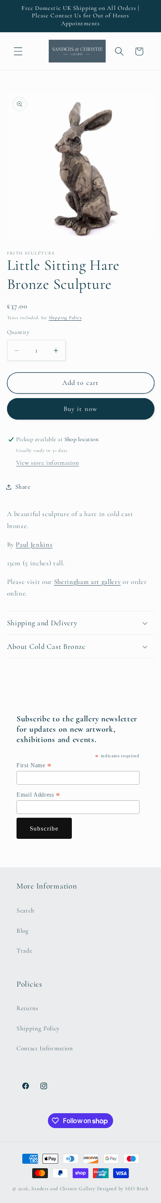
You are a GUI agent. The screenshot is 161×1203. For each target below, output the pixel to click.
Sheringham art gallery (87, 582)
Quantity (18, 332)
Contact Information (45, 1048)
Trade (24, 950)
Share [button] (23, 486)
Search (26, 910)
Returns (27, 1008)
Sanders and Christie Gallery (63, 1188)
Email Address (39, 795)
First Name (34, 765)
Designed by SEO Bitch (123, 1188)
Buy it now (80, 409)
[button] (18, 51)
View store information (47, 462)
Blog (23, 930)
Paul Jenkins (34, 544)
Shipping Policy (65, 317)
